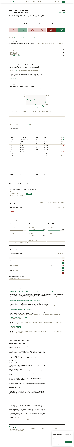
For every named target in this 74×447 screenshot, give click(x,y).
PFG (10, 267)
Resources (46, 1)
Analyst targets (19, 37)
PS (10, 272)
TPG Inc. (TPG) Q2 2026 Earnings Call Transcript (18, 317)
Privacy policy (57, 428)
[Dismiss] (71, 432)
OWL (10, 260)
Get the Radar (29, 193)
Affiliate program (44, 434)
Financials (24, 37)
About (56, 1)
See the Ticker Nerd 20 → (14, 78)
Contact (43, 433)
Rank (15, 37)
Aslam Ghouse (16, 70)
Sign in (59, 1)
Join (63, 1)
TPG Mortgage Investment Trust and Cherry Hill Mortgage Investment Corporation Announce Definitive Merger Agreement (31, 291)
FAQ (34, 37)
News (31, 37)
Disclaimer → (29, 440)
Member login (44, 431)
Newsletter (52, 1)
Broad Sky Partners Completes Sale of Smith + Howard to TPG (21, 309)
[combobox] (30, 2)
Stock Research (41, 1)
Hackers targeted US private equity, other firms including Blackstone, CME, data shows (25, 300)
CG (10, 265)
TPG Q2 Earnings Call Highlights (15, 326)
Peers (28, 37)
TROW (11, 270)
